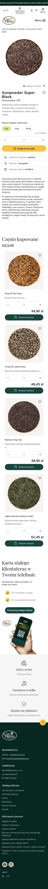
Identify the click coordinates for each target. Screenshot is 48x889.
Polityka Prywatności (10, 825)
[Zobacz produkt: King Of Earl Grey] (24, 270)
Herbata (20, 29)
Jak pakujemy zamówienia (13, 790)
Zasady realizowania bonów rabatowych (19, 839)
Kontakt (5, 809)
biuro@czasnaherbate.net (18, 758)
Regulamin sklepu (9, 821)
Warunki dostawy (9, 805)
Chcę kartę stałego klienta (20, 610)
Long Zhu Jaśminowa (15, 366)
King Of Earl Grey (13, 293)
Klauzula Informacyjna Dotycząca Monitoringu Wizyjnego (21, 834)
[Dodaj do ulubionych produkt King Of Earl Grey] (40, 255)
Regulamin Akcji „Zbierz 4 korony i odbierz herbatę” (23, 847)
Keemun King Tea (13, 439)
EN (8, 876)
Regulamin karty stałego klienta (15, 843)
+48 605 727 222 (17, 755)
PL (3, 876)
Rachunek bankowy (10, 794)
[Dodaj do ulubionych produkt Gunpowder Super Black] (44, 93)
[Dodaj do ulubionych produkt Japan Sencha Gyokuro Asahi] (40, 478)
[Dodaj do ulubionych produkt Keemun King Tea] (40, 402)
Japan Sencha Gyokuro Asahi (19, 516)
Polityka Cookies (9, 829)
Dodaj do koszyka (26, 317)
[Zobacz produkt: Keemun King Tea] (24, 417)
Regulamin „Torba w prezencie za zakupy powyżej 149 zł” (23, 852)
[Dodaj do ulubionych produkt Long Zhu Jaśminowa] (40, 329)
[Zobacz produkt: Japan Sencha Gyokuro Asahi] (24, 493)
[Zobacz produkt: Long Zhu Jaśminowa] (24, 344)
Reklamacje (7, 802)
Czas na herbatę (9, 29)
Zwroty (5, 798)
